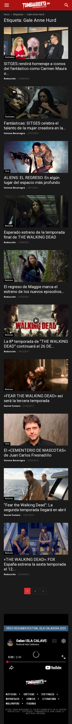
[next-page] (43, 591)
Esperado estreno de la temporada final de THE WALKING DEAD (34, 234)
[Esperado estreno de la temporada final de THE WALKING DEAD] (36, 211)
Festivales (10, 57)
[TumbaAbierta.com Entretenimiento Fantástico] (36, 682)
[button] (6, 5)
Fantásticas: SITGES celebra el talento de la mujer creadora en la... (35, 125)
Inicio (7, 14)
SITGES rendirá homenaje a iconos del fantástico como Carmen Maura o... (35, 68)
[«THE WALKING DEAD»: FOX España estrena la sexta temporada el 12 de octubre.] (36, 539)
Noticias (9, 225)
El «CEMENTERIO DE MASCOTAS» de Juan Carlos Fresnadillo (35, 452)
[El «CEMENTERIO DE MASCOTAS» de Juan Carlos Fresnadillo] (36, 430)
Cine (7, 171)
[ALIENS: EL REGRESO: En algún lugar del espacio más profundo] (36, 157)
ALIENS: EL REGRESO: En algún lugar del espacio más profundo (32, 180)
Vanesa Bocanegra (14, 133)
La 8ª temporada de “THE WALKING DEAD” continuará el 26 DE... (36, 344)
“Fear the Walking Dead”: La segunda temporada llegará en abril (35, 507)
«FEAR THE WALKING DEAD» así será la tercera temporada (33, 398)
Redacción (10, 78)
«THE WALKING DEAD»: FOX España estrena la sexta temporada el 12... (35, 564)
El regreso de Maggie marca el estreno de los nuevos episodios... (34, 289)
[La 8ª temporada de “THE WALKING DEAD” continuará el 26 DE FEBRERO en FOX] (36, 320)
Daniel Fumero (12, 405)
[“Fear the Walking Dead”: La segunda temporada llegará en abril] (36, 484)
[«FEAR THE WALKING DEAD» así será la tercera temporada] (36, 375)
